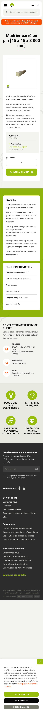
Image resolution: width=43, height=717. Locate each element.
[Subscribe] (36, 469)
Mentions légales (9, 590)
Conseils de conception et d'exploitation (20, 532)
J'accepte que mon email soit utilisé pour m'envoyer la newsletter (21, 477)
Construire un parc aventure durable (19, 539)
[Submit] (7, 12)
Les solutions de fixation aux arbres (18, 536)
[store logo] (12, 5)
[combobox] (21, 12)
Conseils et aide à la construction (17, 528)
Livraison (7, 506)
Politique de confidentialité (28, 590)
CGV (5, 517)
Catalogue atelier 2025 (14, 575)
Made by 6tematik (32, 593)
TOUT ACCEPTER (21, 694)
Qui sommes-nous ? (11, 553)
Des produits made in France (15, 556)
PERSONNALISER (21, 707)
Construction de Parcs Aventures (17, 568)
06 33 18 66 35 (19, 363)
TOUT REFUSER (21, 701)
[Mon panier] (38, 5)
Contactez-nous (10, 502)
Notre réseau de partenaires (15, 564)
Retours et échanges (12, 509)
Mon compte (33, 5)
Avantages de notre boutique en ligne (19, 513)
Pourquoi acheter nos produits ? (17, 560)
